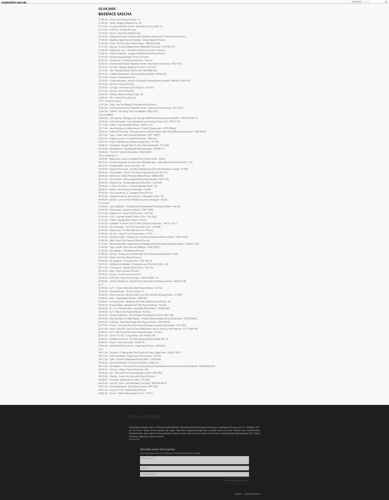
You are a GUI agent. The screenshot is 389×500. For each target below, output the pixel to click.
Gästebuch (356, 2)
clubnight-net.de (13, 3)
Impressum (239, 494)
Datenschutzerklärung (252, 494)
